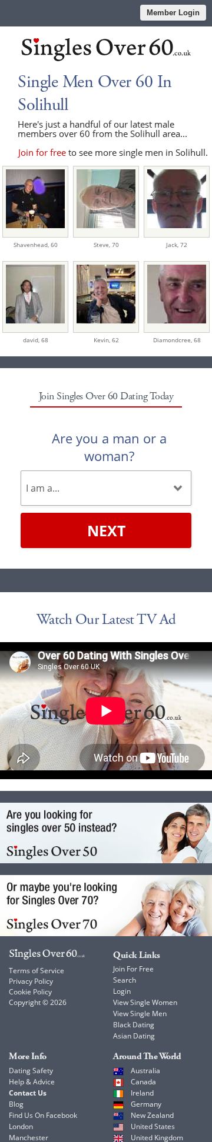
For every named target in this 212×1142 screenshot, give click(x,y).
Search (124, 980)
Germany (146, 1104)
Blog (16, 1104)
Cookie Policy (30, 992)
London (21, 1126)
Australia (145, 1071)
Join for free (42, 152)
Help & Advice (32, 1082)
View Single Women (145, 1002)
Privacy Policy (31, 981)
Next (106, 530)
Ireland (142, 1093)
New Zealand (152, 1115)
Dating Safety (31, 1071)
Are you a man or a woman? (109, 447)
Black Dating (133, 1025)
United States (153, 1126)
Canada (143, 1082)
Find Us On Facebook (43, 1115)
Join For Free (133, 969)
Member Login (173, 12)
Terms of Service (36, 971)
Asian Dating (134, 1036)
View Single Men (140, 1014)
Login (122, 991)
